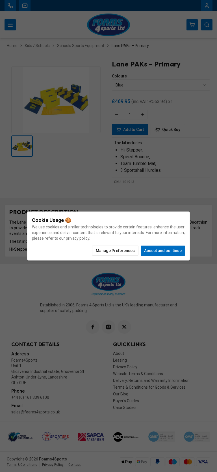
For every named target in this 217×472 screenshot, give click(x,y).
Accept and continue (163, 250)
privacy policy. (78, 238)
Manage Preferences (115, 250)
